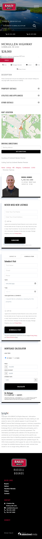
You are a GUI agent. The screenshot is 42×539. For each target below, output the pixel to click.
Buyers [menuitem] (6, 484)
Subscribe (15, 240)
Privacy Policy (18, 233)
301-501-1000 (11, 34)
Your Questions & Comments (12, 295)
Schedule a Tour (29, 256)
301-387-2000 (32, 34)
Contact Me (25, 184)
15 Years (16, 358)
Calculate (21, 387)
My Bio (31, 184)
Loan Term (7, 353)
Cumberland (26, 167)
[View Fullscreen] (4, 124)
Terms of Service (11, 337)
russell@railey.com (12, 508)
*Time (5, 288)
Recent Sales (32, 182)
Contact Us (12, 256)
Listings (8, 167)
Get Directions (21, 151)
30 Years (9, 358)
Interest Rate (8, 376)
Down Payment (8, 370)
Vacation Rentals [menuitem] (10, 489)
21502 (33, 167)
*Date (6, 280)
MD (13, 167)
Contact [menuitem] (6, 493)
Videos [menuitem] (6, 491)
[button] (34, 25)
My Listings (25, 182)
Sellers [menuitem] (6, 486)
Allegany (18, 167)
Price (5, 363)
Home (3, 167)
